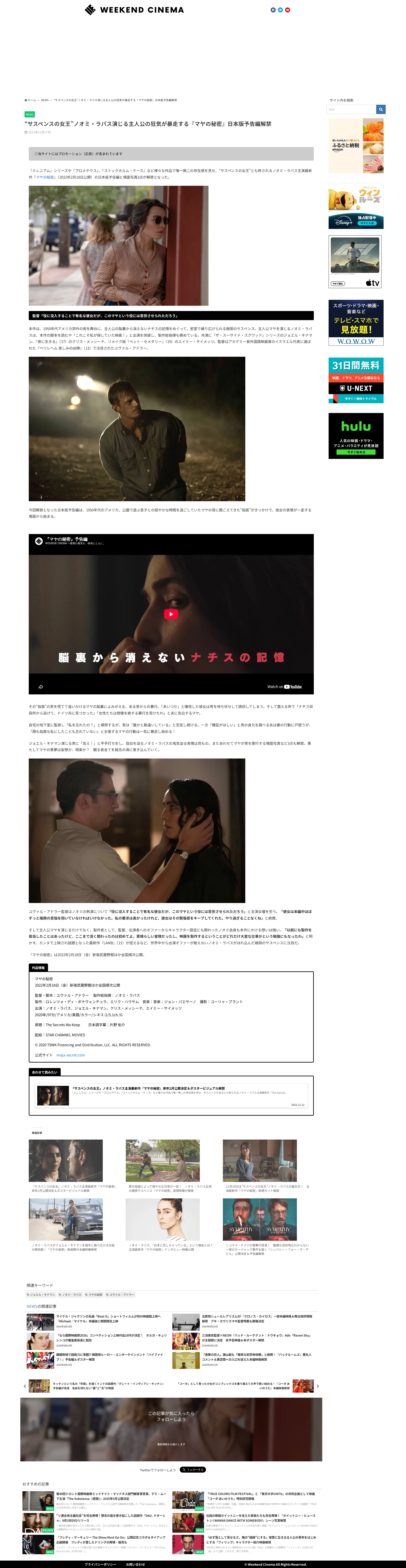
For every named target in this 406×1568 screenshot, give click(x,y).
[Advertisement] (203, 57)
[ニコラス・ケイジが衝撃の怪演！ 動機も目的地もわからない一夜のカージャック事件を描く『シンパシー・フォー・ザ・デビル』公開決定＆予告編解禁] (268, 1219)
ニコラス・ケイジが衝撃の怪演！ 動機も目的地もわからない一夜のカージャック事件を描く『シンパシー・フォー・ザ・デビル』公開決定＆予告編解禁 (267, 1249)
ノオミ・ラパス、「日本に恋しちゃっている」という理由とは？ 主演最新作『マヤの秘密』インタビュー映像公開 (172, 1247)
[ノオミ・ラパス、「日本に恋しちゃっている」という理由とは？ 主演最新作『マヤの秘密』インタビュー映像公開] (171, 1219)
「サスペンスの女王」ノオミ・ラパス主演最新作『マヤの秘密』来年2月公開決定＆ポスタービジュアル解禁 (74, 1188)
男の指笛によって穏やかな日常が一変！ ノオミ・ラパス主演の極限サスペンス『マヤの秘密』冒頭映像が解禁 (170, 1188)
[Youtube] (287, 9)
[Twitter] (280, 9)
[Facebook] (273, 9)
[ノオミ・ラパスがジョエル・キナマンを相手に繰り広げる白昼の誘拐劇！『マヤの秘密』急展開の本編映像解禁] (74, 1219)
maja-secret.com (70, 1054)
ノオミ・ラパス (71, 1295)
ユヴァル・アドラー (122, 1295)
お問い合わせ (135, 1564)
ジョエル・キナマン (42, 1295)
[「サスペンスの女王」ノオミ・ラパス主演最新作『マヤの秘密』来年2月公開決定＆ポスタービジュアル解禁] (74, 1161)
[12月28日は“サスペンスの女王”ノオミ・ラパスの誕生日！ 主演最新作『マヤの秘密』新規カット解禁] (268, 1161)
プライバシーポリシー (100, 1564)
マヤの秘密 (45, 177)
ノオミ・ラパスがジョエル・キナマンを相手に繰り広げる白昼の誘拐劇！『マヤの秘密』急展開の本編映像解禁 (73, 1247)
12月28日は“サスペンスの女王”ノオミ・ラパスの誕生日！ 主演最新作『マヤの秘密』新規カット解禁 (267, 1188)
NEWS (29, 114)
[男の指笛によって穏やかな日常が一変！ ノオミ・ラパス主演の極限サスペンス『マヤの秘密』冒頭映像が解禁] (171, 1161)
